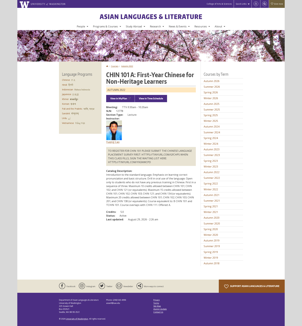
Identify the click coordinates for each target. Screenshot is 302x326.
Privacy (156, 300)
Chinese (66, 79)
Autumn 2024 (211, 126)
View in (118, 98)
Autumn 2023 (211, 149)
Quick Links (241, 4)
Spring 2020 (211, 229)
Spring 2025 (211, 115)
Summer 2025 (212, 109)
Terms (156, 303)
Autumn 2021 (211, 195)
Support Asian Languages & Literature (254, 286)
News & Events (178, 26)
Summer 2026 (212, 86)
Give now (278, 4)
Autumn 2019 (211, 240)
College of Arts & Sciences (219, 4)
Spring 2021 (211, 206)
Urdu (64, 118)
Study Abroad (134, 26)
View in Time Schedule (151, 98)
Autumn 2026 (211, 81)
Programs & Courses (105, 26)
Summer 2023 (212, 155)
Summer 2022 (212, 178)
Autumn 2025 (211, 104)
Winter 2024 (211, 143)
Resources (200, 26)
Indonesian (67, 89)
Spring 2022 (211, 183)
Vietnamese (68, 123)
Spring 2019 (211, 252)
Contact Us (158, 312)
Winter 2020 (211, 235)
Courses (114, 66)
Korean (65, 103)
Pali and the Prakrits (72, 108)
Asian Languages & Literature (151, 17)
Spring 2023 (211, 161)
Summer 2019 (212, 246)
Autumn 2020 (211, 217)
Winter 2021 (211, 212)
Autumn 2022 (127, 66)
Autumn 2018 (211, 263)
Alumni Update (160, 309)
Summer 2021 (212, 200)
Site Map (157, 306)
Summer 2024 (212, 132)
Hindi (64, 84)
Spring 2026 (211, 92)
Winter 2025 (211, 121)
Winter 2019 (211, 257)
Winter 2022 (211, 189)
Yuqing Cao (113, 142)
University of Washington (77, 318)
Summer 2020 (212, 223)
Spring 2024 (211, 138)
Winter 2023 (211, 166)
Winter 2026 (211, 98)
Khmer (65, 99)
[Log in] (256, 4)
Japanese (66, 94)
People (81, 26)
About (218, 26)
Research (155, 26)
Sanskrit (66, 113)
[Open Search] (264, 4)
